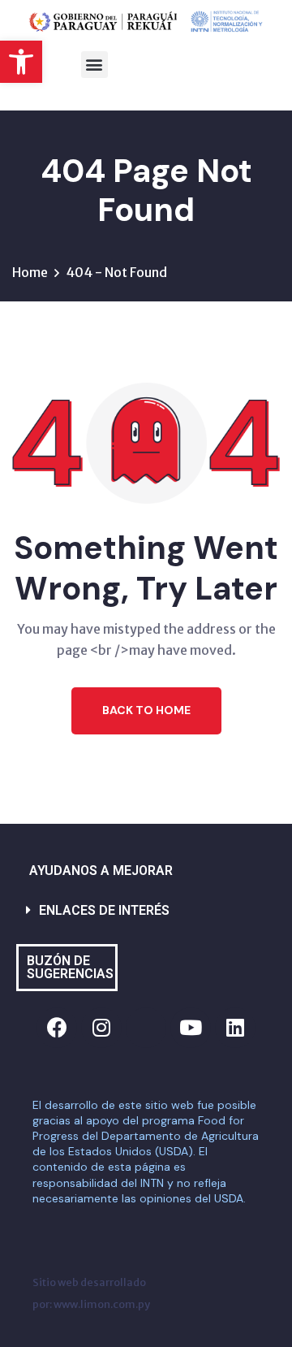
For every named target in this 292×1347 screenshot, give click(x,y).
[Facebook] (56, 1027)
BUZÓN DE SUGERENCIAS (70, 967)
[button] (21, 62)
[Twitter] (146, 1027)
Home (30, 272)
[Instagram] (101, 1027)
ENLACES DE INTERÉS (104, 910)
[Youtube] (190, 1027)
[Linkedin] (235, 1027)
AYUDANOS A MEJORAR (101, 870)
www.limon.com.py (102, 1303)
